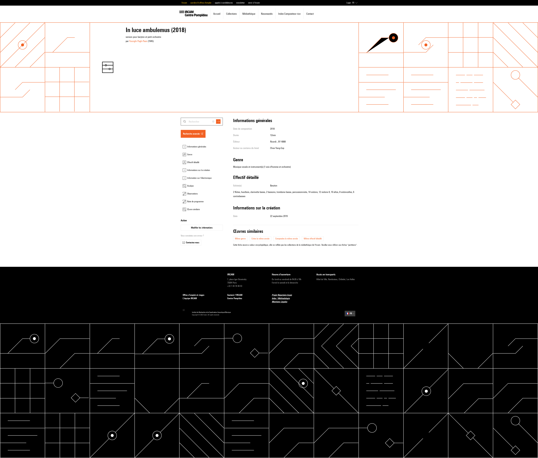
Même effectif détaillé (313, 238)
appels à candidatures (224, 2)
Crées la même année (260, 238)
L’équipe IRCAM (190, 298)
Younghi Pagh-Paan (138, 41)
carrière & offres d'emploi (200, 2)
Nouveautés (267, 13)
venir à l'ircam (254, 2)
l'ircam (184, 2)
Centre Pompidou (234, 298)
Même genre (240, 238)
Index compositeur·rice (289, 13)
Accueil (216, 13)
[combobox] (202, 121)
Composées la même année (286, 238)
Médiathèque (248, 13)
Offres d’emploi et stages (193, 295)
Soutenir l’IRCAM (234, 295)
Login (348, 2)
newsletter (240, 2)
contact (310, 13)
